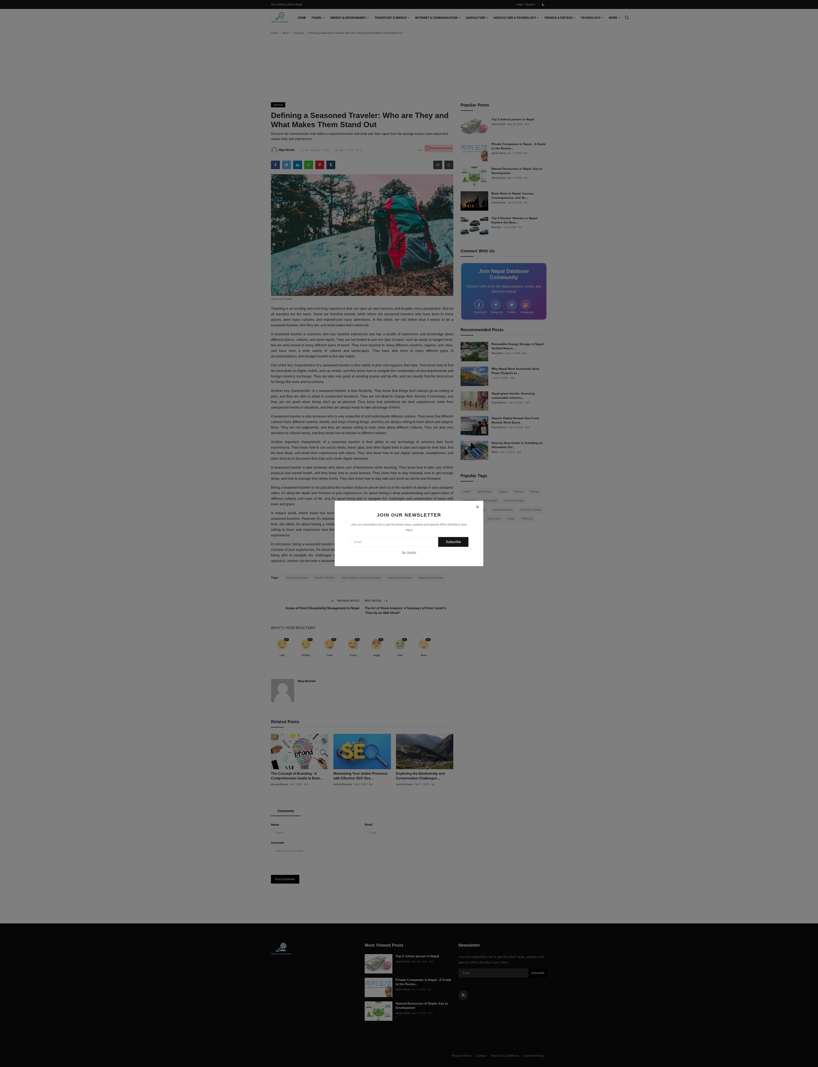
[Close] (477, 507)
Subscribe (453, 542)
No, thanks (409, 552)
